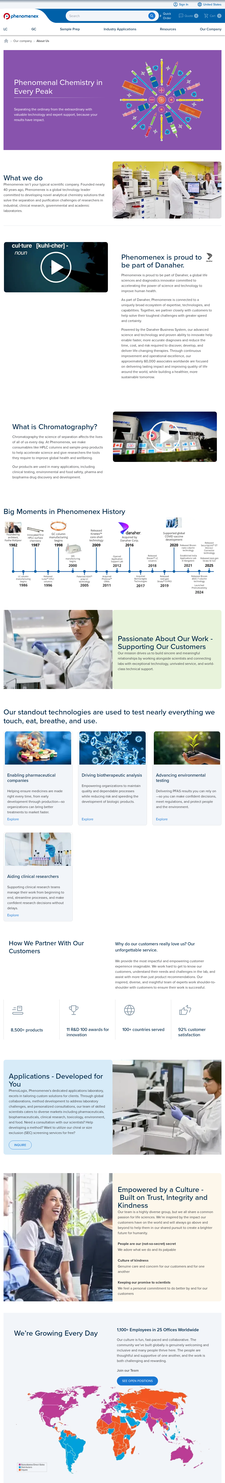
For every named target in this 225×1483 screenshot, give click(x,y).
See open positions (137, 1381)
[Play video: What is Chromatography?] (166, 436)
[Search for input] (151, 15)
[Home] (6, 40)
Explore (13, 819)
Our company (22, 41)
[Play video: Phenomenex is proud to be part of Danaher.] (58, 267)
